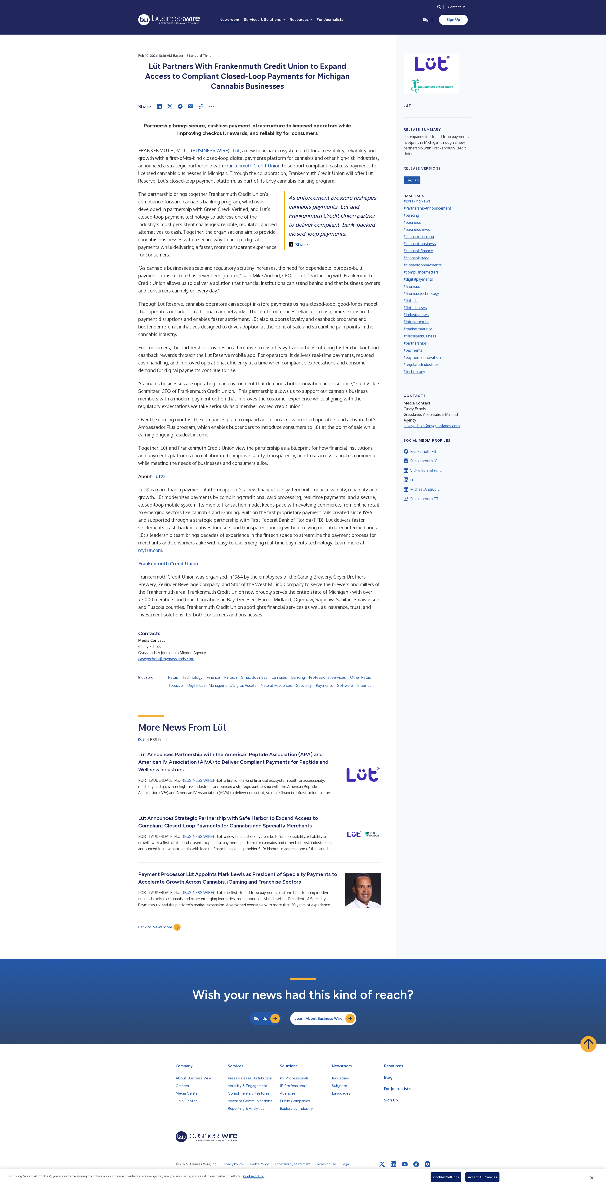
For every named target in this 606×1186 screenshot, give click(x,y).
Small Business (254, 677)
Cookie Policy (253, 1176)
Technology (192, 677)
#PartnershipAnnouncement (427, 208)
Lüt (236, 150)
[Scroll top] (588, 1044)
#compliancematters (421, 272)
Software (345, 685)
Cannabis (279, 677)
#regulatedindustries (421, 364)
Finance (213, 677)
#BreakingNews (417, 201)
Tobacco (175, 685)
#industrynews (416, 314)
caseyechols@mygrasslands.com (166, 658)
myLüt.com (150, 550)
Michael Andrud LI (425, 489)
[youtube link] (405, 1164)
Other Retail (360, 677)
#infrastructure (416, 321)
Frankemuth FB (423, 451)
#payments (413, 350)
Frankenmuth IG (423, 460)
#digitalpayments (418, 279)
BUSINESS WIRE (210, 150)
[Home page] (169, 19)
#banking (411, 215)
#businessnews (417, 229)
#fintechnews (415, 307)
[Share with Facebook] (180, 106)
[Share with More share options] (211, 106)
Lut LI (415, 479)
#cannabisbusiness (420, 243)
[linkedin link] (393, 1164)
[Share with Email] (190, 106)
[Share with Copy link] (201, 106)
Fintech (230, 677)
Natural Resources (276, 685)
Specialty (304, 685)
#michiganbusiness (420, 336)
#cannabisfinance (418, 250)
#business (412, 222)
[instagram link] (427, 1164)
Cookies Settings (446, 1177)
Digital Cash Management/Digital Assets (221, 685)
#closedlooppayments (423, 265)
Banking (298, 677)
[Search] (439, 7)
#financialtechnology (421, 293)
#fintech (411, 300)
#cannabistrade (416, 258)
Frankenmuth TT (424, 498)
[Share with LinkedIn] (159, 106)
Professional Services (327, 677)
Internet (364, 685)
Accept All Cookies (482, 1177)
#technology (414, 371)
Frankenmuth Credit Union (252, 165)
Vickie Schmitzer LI (426, 470)
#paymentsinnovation (422, 357)
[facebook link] (416, 1164)
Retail (173, 677)
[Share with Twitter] (170, 106)
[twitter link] (382, 1164)
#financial (412, 286)
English (412, 180)
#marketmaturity (418, 329)
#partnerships (415, 343)
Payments (324, 685)
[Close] (592, 1178)
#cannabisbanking (419, 236)
